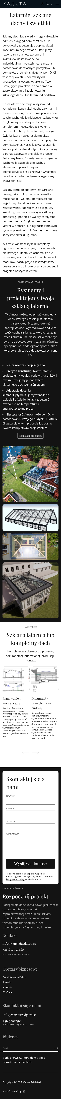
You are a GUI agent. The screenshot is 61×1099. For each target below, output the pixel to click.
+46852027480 (12, 1021)
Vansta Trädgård (32, 1082)
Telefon (10, 821)
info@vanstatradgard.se (19, 1015)
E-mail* (10, 808)
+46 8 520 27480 (13, 949)
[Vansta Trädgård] (14, 4)
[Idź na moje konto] (42, 5)
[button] (48, 4)
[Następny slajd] (35, 752)
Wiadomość (12, 834)
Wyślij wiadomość (30, 863)
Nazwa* (10, 795)
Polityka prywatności (33, 876)
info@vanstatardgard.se (19, 943)
